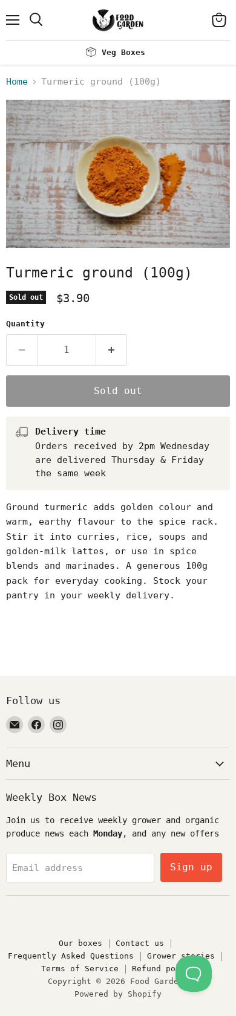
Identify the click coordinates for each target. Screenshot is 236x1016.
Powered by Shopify (118, 993)
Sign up (191, 867)
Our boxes (80, 943)
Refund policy (163, 968)
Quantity (25, 323)
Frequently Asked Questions (71, 955)
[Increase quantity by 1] (111, 350)
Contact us (140, 943)
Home (17, 82)
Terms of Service (80, 968)
